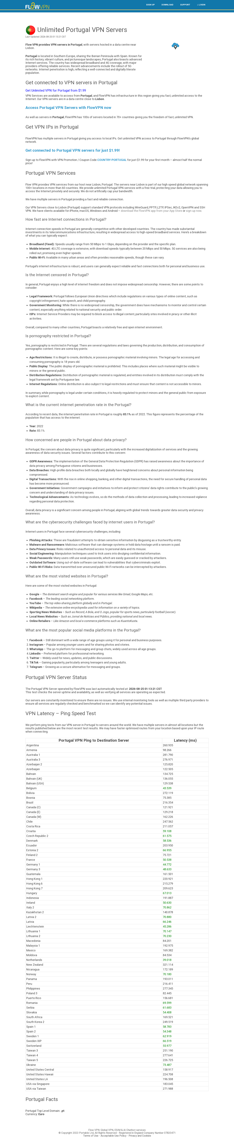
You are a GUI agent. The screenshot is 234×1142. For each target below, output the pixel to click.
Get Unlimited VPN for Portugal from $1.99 (55, 90)
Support (185, 4)
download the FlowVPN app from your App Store (151, 210)
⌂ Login (201, 4)
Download (167, 4)
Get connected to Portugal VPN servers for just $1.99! (72, 150)
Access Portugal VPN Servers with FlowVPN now (68, 107)
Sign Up (150, 4)
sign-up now (193, 210)
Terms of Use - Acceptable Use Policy (104, 1135)
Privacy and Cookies (140, 1135)
